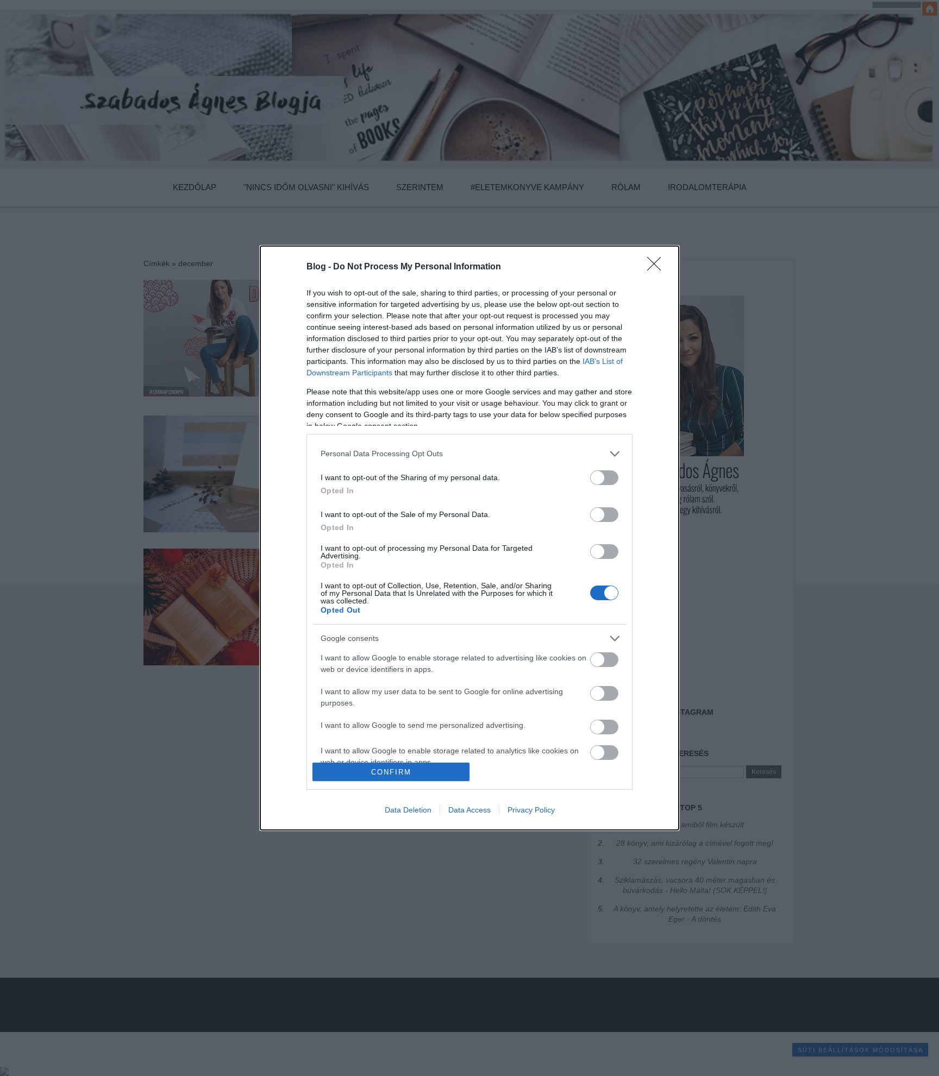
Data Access (469, 810)
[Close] (657, 267)
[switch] (604, 477)
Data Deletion (408, 810)
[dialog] (469, 538)
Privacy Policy (531, 810)
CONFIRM (391, 772)
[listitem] (469, 454)
